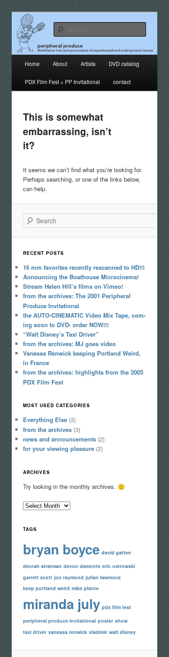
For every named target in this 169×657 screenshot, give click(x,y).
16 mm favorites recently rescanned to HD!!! (84, 267)
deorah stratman (42, 566)
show (121, 620)
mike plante (85, 588)
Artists (88, 63)
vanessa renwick (67, 632)
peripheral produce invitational (59, 620)
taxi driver (34, 632)
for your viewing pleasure (58, 448)
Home (32, 63)
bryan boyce (61, 549)
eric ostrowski (118, 566)
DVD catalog (124, 63)
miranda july (61, 603)
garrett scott (37, 577)
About (60, 63)
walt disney (122, 632)
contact (122, 81)
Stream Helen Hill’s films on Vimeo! (73, 286)
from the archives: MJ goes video (69, 343)
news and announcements (59, 439)
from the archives (47, 429)
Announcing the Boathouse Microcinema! (81, 276)
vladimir (98, 632)
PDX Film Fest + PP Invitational (62, 81)
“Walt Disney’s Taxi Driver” (61, 334)
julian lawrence (103, 577)
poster (105, 620)
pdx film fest (116, 607)
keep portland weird (46, 588)
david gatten (116, 552)
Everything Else (45, 419)
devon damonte (82, 566)
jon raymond (69, 577)
